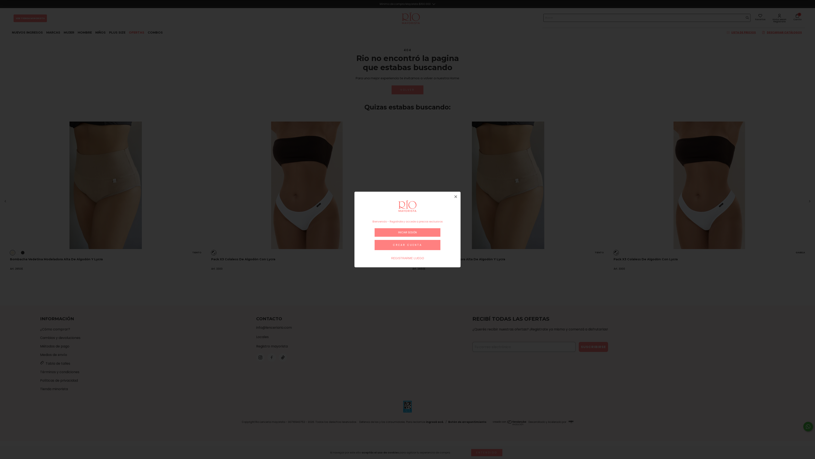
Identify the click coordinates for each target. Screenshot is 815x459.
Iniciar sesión (407, 232)
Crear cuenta (407, 245)
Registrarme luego (407, 258)
